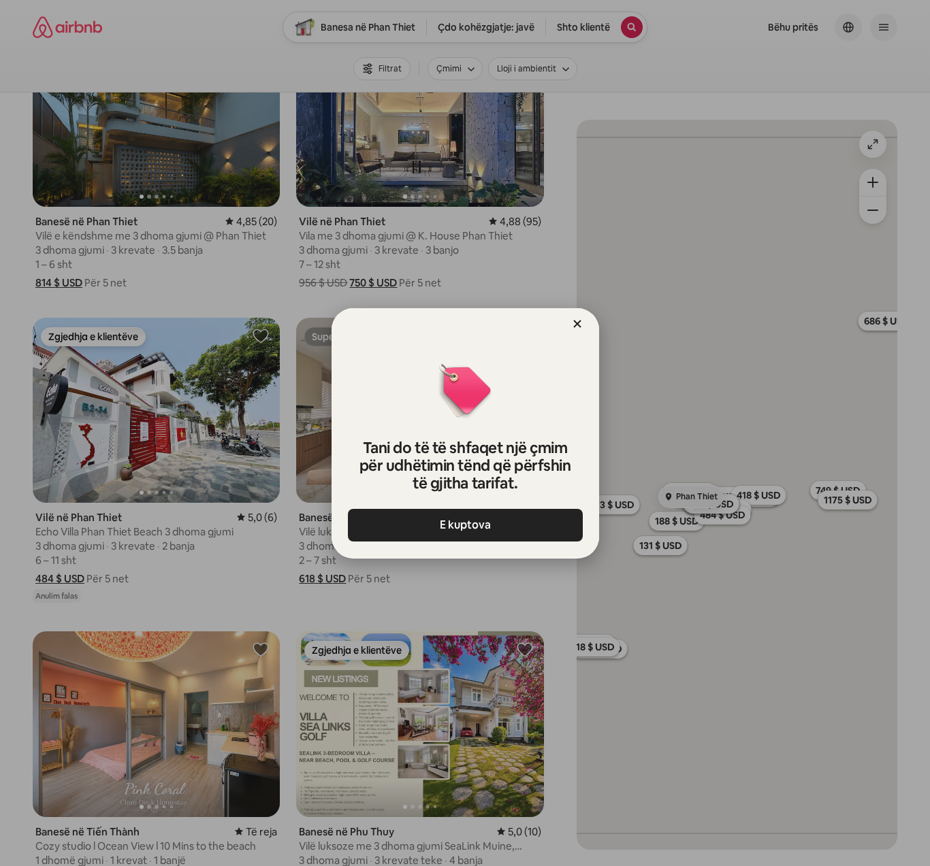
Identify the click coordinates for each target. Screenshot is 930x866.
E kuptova (465, 525)
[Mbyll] (577, 323)
